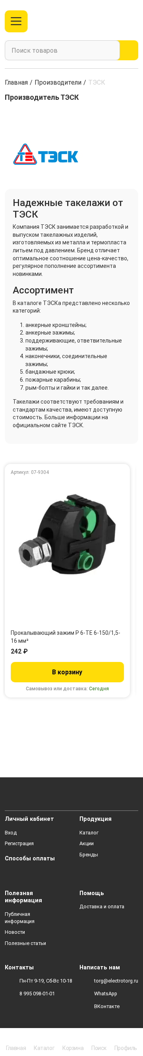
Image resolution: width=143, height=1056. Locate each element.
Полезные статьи (25, 943)
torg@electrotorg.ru (116, 981)
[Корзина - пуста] (133, 21)
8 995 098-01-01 (37, 994)
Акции (86, 843)
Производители (58, 82)
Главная (16, 82)
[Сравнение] (103, 21)
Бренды (88, 855)
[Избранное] (116, 21)
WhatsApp (105, 994)
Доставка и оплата (101, 906)
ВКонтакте (107, 1006)
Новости (15, 932)
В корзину (67, 672)
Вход (11, 833)
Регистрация (19, 843)
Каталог (89, 833)
